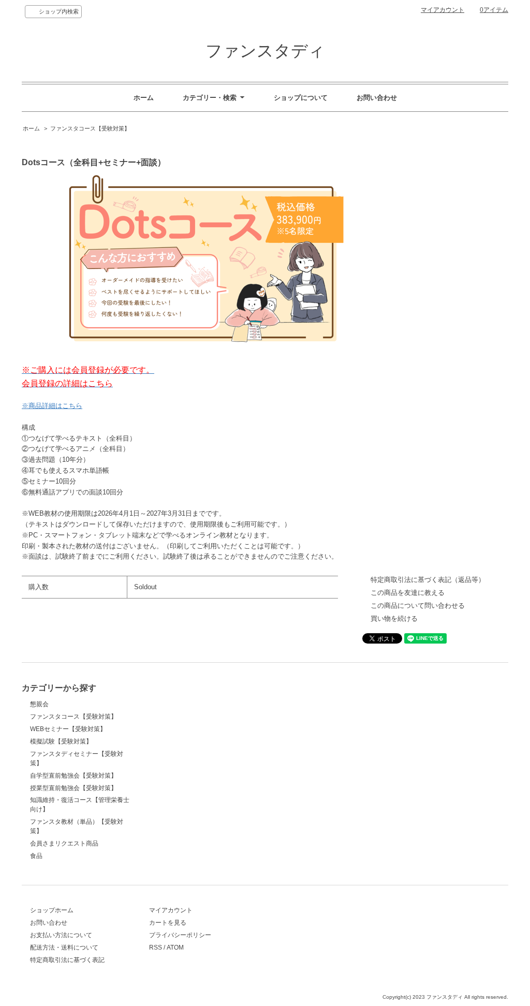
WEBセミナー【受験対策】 (68, 729)
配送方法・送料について (64, 947)
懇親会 (39, 704)
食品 (36, 855)
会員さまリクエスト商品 (64, 843)
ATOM (175, 947)
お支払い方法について (61, 935)
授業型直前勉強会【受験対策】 (73, 788)
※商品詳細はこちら (52, 406)
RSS (155, 947)
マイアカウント (442, 9)
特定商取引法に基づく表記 (67, 960)
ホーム (144, 97)
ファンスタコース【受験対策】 (90, 128)
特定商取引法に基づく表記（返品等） (428, 580)
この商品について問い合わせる (418, 605)
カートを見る (167, 922)
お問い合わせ (377, 97)
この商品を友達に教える (408, 592)
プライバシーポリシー (180, 935)
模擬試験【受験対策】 (61, 741)
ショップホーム (51, 910)
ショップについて (301, 97)
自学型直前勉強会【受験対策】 (73, 775)
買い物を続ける (394, 618)
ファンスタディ (265, 50)
